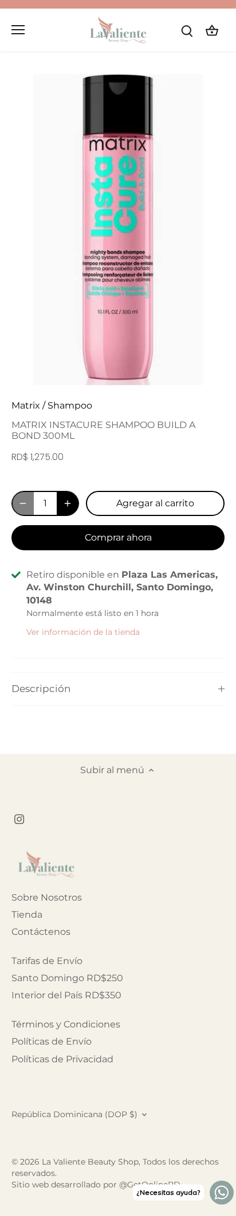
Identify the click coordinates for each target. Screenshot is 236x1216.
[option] (118, 229)
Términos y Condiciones (65, 1024)
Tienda (26, 914)
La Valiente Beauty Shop (90, 1162)
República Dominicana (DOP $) (74, 1114)
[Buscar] (186, 30)
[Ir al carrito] (212, 30)
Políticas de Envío (51, 1041)
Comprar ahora (118, 537)
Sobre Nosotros (46, 897)
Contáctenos (40, 931)
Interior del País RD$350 (66, 995)
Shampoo (70, 405)
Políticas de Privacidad (62, 1059)
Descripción (40, 688)
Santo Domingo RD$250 (67, 978)
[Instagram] (19, 818)
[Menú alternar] (18, 29)
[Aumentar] (67, 503)
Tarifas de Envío (46, 960)
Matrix (25, 405)
